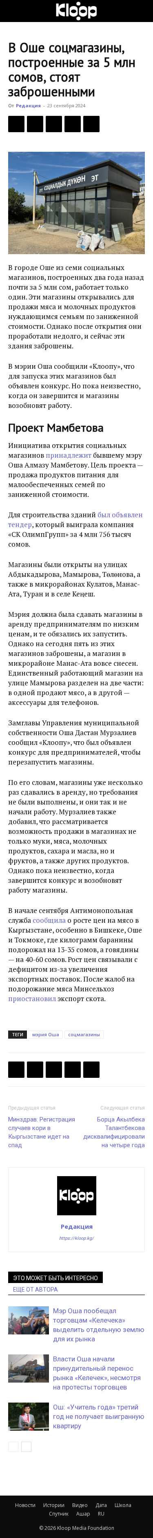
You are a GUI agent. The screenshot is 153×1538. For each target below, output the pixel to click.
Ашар (83, 1513)
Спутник (59, 1513)
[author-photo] (76, 1215)
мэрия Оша (45, 1034)
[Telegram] (72, 124)
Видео (80, 1505)
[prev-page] (13, 1447)
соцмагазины (84, 1034)
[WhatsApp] (91, 124)
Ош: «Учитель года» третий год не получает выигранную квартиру (98, 1416)
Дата (101, 1505)
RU (101, 1513)
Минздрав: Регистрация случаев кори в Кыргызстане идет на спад (41, 1132)
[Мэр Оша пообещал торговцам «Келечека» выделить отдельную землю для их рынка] (28, 1320)
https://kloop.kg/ (76, 1238)
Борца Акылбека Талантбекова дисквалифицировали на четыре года (114, 1132)
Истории (53, 1505)
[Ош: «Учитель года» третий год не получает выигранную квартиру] (28, 1417)
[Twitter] (35, 124)
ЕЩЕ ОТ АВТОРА (35, 1289)
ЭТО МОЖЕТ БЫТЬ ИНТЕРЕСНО (55, 1278)
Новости (25, 1505)
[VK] (54, 124)
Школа (123, 1505)
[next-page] (26, 1447)
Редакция (28, 105)
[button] (14, 11)
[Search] (141, 11)
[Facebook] (16, 124)
